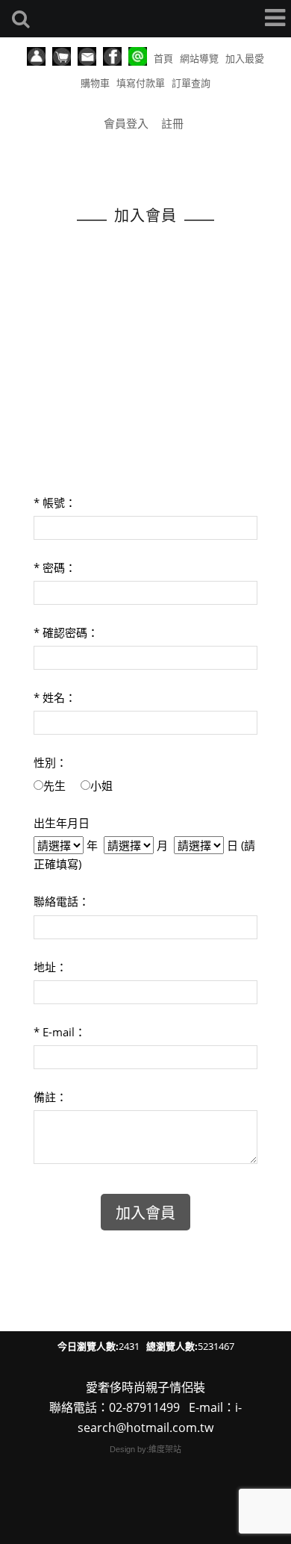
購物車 (95, 83)
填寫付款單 (140, 83)
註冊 (172, 123)
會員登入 (126, 123)
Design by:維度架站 (145, 1449)
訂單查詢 (191, 83)
